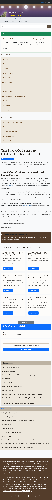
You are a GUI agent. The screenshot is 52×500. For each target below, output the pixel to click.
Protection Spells (9, 91)
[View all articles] (48, 363)
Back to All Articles (26, 322)
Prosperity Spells (9, 87)
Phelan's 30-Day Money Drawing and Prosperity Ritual (24, 39)
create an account (27, 206)
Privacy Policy (13, 496)
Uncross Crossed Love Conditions (14, 122)
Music (6, 68)
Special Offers (8, 34)
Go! (49, 27)
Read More (7, 268)
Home (2, 19)
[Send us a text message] (20, 15)
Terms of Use (23, 496)
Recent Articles (7, 409)
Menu (43, 2)
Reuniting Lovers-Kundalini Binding (14, 96)
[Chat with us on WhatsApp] (18, 15)
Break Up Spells (9, 127)
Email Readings (8, 73)
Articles (9, 19)
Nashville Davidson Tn (21, 19)
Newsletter (7, 105)
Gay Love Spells (9, 136)
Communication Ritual (10, 131)
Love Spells (7, 77)
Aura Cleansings (9, 64)
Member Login (26, 349)
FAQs (6, 101)
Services (6, 110)
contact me (10, 186)
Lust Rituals (7, 141)
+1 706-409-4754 (13, 15)
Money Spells (8, 82)
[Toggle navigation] (49, 2)
